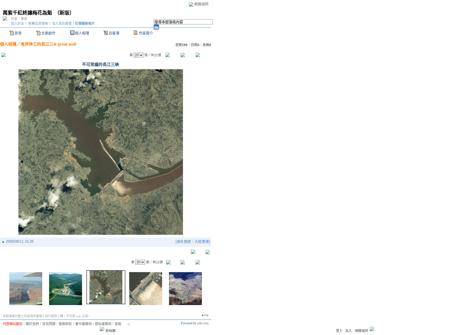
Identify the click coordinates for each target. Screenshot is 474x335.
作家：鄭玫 (19, 19)
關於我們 (32, 324)
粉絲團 (110, 331)
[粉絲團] (102, 329)
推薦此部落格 (38, 24)
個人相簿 (82, 33)
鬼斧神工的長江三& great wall (48, 44)
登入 (339, 331)
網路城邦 (201, 4)
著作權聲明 (83, 324)
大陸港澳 (201, 241)
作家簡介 (146, 33)
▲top (204, 315)
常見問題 (48, 324)
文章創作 (48, 33)
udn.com (202, 323)
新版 (64, 13)
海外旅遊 (184, 241)
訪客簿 (114, 33)
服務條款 (65, 324)
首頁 (18, 33)
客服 (118, 324)
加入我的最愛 (62, 24)
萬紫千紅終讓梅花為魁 (27, 13)
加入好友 (17, 24)
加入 (348, 331)
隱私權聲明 (103, 324)
